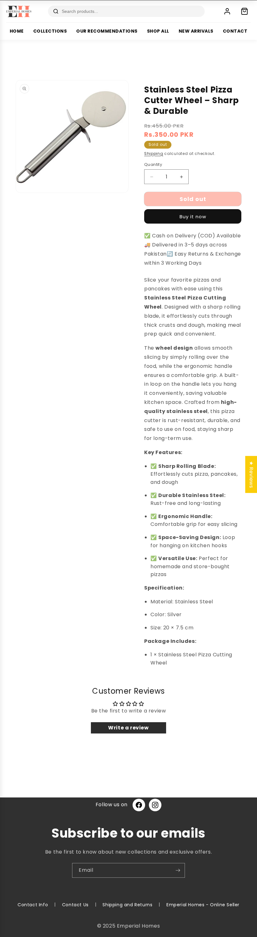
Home (17, 31)
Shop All (158, 31)
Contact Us (75, 905)
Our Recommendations (107, 31)
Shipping (153, 153)
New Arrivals (196, 31)
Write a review (128, 727)
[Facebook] (139, 805)
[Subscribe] (178, 870)
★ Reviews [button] (251, 474)
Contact (235, 31)
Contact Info (33, 905)
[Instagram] (155, 805)
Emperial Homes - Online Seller (202, 905)
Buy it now (193, 216)
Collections (50, 31)
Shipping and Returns (127, 905)
